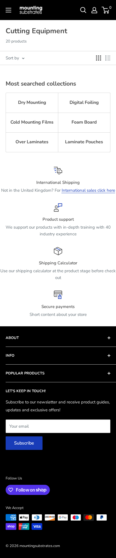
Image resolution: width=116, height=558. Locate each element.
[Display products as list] (107, 58)
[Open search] (83, 10)
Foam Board (84, 122)
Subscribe (24, 443)
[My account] (94, 10)
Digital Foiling (84, 102)
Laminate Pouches (84, 142)
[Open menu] (8, 10)
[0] (105, 10)
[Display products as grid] (98, 58)
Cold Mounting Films (31, 122)
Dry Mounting (32, 102)
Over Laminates (31, 142)
